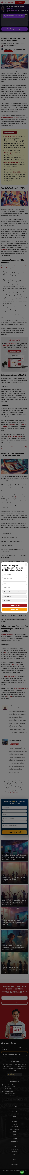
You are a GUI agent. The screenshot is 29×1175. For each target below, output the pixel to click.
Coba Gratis (14, 609)
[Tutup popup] (26, 564)
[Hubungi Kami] (22, 1172)
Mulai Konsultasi (15, 605)
